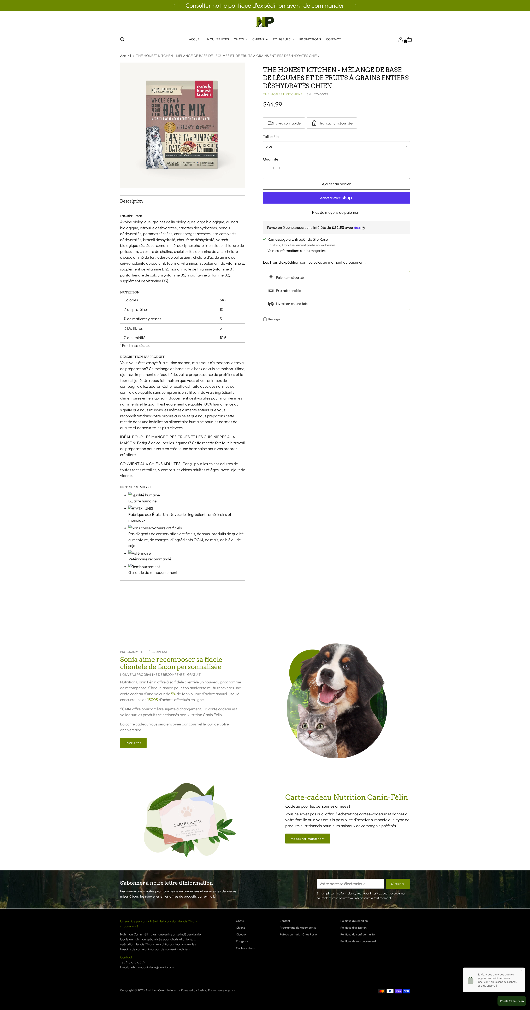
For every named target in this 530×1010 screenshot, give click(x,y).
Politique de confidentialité (357, 934)
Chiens (240, 927)
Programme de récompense (297, 927)
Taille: (271, 136)
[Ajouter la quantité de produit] (267, 168)
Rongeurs (242, 941)
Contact (284, 921)
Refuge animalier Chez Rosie (298, 934)
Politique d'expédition (354, 921)
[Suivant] (355, 5)
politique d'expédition (257, 5)
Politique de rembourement (358, 941)
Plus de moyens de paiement (336, 212)
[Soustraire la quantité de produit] (279, 168)
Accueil (125, 55)
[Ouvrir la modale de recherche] (122, 39)
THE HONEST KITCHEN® (283, 94)
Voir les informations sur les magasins (296, 250)
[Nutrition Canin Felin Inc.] (265, 22)
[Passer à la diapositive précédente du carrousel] (396, 616)
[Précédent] (174, 5)
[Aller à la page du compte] (399, 39)
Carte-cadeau (245, 948)
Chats (240, 921)
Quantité (270, 159)
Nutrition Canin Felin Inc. (162, 990)
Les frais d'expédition (281, 262)
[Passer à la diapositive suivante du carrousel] (406, 616)
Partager (274, 319)
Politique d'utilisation (353, 927)
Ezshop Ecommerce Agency (216, 990)
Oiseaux (241, 934)
